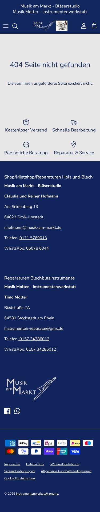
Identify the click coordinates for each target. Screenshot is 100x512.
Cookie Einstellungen (19, 478)
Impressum (12, 464)
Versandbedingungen (19, 471)
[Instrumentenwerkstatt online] (50, 26)
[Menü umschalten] (6, 26)
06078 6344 (37, 248)
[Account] (82, 26)
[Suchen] (17, 26)
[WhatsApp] (17, 411)
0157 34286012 (33, 339)
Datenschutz (35, 464)
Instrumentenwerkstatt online (37, 493)
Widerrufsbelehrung (64, 464)
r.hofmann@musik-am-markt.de (32, 227)
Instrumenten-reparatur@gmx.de (33, 328)
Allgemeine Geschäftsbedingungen (66, 471)
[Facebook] (7, 411)
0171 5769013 (33, 238)
